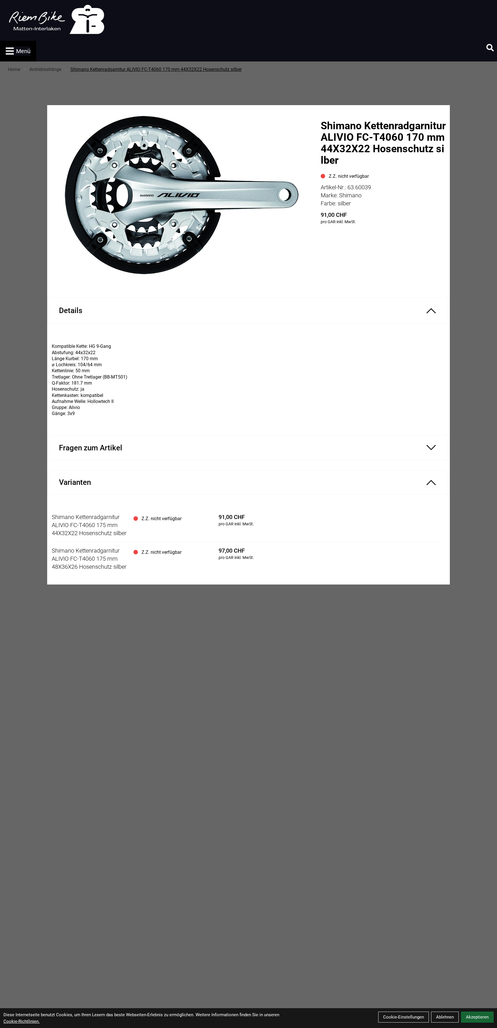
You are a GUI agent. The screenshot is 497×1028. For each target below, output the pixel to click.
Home (14, 69)
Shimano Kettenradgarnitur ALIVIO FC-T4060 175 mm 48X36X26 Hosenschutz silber (89, 558)
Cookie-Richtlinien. (21, 1021)
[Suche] (490, 48)
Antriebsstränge (45, 69)
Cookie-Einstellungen (403, 1017)
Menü (23, 51)
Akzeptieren (477, 1017)
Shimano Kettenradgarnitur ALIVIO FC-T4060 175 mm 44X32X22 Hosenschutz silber (89, 525)
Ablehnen (445, 1017)
